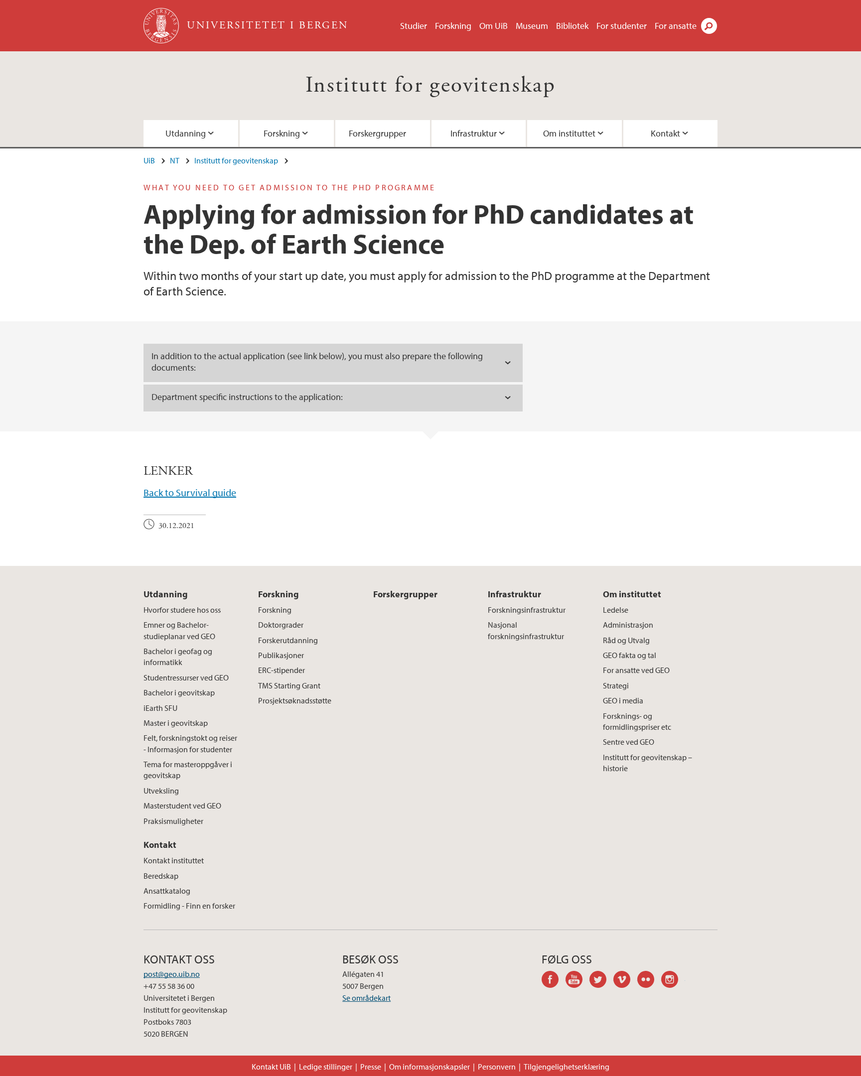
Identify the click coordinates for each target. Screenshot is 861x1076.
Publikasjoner (281, 655)
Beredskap (161, 876)
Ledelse (615, 610)
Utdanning (185, 133)
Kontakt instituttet (174, 860)
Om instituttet (569, 133)
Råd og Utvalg (626, 640)
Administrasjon (628, 625)
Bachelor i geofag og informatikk (178, 656)
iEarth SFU (160, 708)
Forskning (453, 25)
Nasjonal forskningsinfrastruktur (526, 630)
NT (174, 160)
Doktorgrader (280, 625)
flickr (649, 981)
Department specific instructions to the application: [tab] (247, 397)
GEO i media (623, 700)
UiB (149, 160)
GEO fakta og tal (629, 655)
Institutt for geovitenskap (430, 85)
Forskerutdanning (288, 640)
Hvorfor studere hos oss (182, 610)
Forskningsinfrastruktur (527, 610)
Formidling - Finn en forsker (189, 906)
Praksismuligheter (173, 821)
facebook (554, 981)
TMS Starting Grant (289, 685)
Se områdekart (366, 998)
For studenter (621, 25)
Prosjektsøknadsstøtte (294, 700)
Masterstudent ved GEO (182, 805)
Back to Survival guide (190, 492)
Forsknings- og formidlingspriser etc (637, 721)
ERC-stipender (281, 670)
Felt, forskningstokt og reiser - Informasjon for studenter (190, 743)
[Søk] (709, 26)
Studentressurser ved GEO (186, 677)
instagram (673, 981)
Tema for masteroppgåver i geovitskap (188, 769)
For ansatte (676, 25)
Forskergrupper (377, 133)
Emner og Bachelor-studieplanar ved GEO (179, 630)
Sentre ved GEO (628, 742)
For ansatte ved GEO (636, 670)
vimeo (625, 981)
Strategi (616, 685)
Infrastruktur (473, 133)
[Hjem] (162, 25)
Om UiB (493, 25)
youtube (577, 981)
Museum (532, 25)
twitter (601, 981)
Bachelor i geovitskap (179, 692)
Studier (413, 25)
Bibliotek (572, 25)
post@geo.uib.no (172, 974)
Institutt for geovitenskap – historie (647, 762)
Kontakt (665, 133)
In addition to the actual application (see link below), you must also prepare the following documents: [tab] (317, 361)
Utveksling (161, 791)
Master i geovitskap (176, 723)
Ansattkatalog (167, 891)
